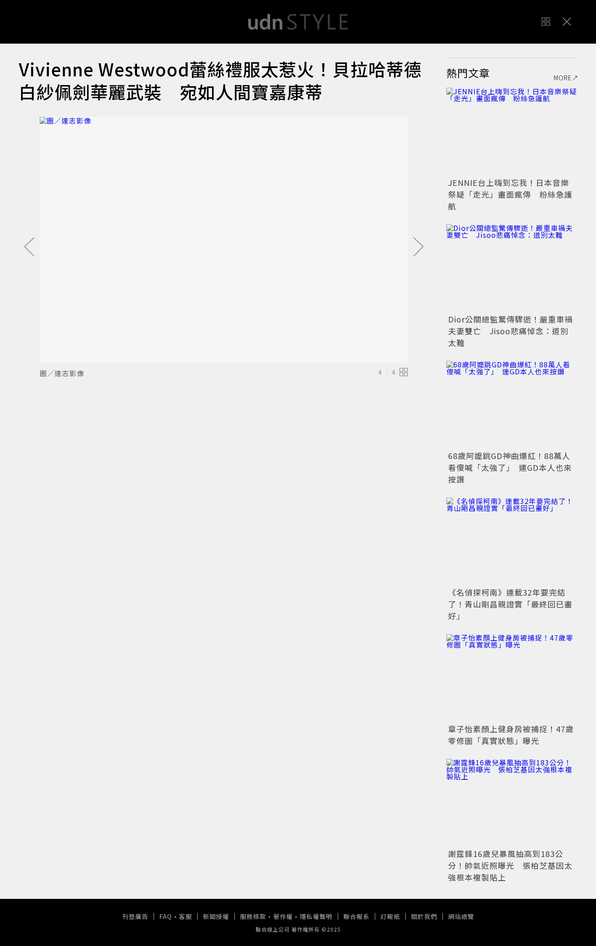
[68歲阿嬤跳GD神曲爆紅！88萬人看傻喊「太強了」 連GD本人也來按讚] (511, 404)
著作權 (283, 916)
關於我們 (424, 916)
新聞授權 (216, 916)
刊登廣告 (135, 916)
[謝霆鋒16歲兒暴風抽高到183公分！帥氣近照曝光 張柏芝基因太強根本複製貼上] (511, 802)
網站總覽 (461, 916)
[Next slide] (418, 247)
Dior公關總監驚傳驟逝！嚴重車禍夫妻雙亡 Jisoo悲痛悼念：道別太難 (510, 330)
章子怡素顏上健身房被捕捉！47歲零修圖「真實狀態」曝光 (511, 734)
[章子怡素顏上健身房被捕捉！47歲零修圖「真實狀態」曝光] (511, 677)
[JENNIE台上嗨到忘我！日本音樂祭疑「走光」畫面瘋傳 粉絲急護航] (511, 131)
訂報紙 (390, 916)
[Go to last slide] (29, 247)
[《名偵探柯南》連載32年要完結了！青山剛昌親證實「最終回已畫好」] (511, 541)
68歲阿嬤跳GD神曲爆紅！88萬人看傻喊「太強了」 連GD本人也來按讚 (510, 467)
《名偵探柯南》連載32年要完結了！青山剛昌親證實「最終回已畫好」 (510, 603)
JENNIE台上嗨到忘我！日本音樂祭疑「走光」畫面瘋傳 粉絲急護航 (510, 194)
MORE (563, 78)
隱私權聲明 (316, 916)
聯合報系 (356, 916)
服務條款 (253, 916)
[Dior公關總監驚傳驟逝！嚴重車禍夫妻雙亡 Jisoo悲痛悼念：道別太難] (511, 268)
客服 (185, 916)
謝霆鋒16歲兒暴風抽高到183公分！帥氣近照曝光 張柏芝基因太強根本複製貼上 (510, 865)
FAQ (165, 916)
